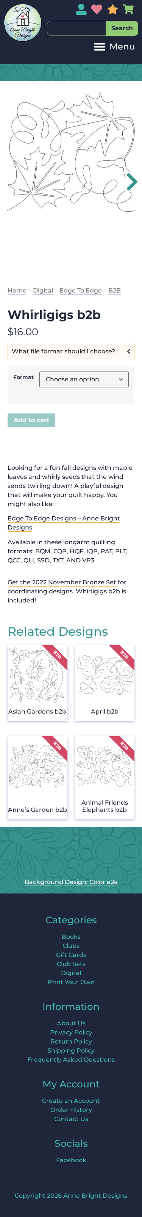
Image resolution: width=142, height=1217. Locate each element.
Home (17, 290)
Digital (43, 290)
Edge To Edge (80, 290)
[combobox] (76, 28)
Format (23, 377)
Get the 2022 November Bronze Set (62, 582)
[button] (114, 46)
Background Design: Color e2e (71, 882)
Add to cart (31, 420)
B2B (114, 290)
